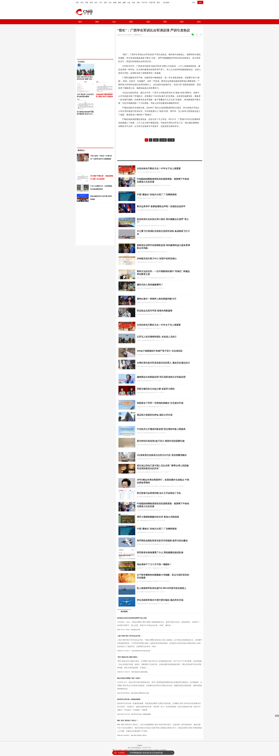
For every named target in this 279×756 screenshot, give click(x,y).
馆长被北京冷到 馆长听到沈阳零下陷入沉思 (132, 618)
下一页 (171, 140)
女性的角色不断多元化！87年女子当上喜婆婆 (159, 168)
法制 (138, 2)
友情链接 (156, 750)
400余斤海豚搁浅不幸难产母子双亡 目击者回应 (160, 350)
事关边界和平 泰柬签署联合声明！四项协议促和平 (161, 206)
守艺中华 (144, 2)
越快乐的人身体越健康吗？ (150, 284)
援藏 (114, 2)
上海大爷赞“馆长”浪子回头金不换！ (129, 636)
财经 (91, 2)
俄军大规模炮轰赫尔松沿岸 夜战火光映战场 (158, 516)
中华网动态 (163, 750)
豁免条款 (150, 750)
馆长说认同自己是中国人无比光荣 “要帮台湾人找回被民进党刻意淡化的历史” (163, 467)
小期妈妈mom (137, 35)
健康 (124, 2)
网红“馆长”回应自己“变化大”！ (128, 720)
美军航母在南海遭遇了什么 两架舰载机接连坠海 (160, 552)
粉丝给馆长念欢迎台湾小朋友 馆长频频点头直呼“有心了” (163, 220)
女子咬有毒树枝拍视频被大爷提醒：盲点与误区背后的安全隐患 (163, 576)
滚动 (199, 21)
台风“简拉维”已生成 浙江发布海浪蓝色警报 (85, 95)
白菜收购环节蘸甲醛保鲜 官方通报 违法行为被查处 (104, 95)
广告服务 (125, 750)
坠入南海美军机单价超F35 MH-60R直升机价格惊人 (161, 588)
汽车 (100, 2)
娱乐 (96, 2)
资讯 (81, 2)
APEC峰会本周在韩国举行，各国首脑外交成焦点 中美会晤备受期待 (163, 481)
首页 (77, 2)
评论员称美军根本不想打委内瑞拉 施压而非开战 (160, 599)
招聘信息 (137, 750)
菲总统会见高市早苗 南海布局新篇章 (154, 310)
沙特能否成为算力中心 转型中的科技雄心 (157, 258)
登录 (200, 2)
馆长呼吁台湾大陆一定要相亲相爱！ (129, 699)
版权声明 (143, 750)
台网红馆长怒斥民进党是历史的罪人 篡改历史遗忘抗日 (163, 362)
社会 (114, 21)
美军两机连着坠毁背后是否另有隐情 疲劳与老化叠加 (162, 540)
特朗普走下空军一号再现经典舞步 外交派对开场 (160, 402)
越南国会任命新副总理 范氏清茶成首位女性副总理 (161, 376)
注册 (193, 2)
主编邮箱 (139, 745)
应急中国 (152, 2)
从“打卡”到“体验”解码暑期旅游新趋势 (144, 752)
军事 (86, 2)
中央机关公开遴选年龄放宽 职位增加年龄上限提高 (161, 428)
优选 (133, 2)
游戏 (105, 2)
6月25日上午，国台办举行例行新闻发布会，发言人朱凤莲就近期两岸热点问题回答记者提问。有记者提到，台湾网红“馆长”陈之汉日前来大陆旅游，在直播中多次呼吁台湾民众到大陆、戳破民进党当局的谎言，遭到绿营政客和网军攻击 (159, 685)
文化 (110, 2)
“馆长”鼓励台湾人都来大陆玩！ (128, 657)
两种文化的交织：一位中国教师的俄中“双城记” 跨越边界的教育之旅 (163, 273)
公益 (128, 2)
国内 (80, 21)
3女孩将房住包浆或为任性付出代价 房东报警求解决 (162, 455)
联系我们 (131, 750)
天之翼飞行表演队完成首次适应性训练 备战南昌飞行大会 (163, 232)
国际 (97, 21)
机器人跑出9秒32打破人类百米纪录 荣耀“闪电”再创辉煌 (85, 79)
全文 (155, 140)
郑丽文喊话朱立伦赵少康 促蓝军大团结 (156, 388)
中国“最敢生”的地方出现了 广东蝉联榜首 (157, 194)
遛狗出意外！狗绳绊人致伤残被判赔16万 (156, 298)
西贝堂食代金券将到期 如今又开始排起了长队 (159, 492)
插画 (119, 2)
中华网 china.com (85, 12)
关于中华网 (118, 750)
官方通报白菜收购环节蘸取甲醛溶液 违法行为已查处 (85, 114)
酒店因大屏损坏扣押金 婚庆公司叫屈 (154, 414)
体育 (131, 21)
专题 (148, 21)
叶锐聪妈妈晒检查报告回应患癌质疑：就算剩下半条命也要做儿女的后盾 (163, 180)
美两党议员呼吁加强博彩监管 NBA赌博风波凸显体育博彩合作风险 (163, 246)
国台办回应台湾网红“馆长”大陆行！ (129, 678)
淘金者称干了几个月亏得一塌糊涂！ (154, 564)
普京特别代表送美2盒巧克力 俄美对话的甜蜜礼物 (161, 440)
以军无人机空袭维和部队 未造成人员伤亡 (157, 336)
